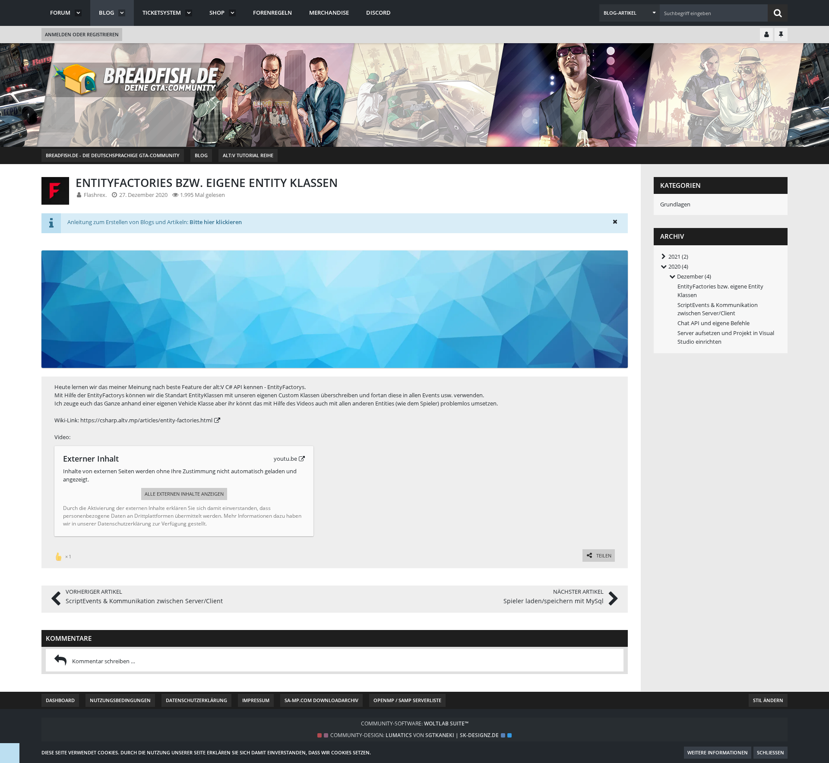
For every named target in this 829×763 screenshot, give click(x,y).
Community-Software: (414, 723)
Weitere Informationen (717, 752)
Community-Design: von (414, 735)
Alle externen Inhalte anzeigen (184, 494)
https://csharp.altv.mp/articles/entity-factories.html (146, 420)
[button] (629, 13)
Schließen (770, 752)
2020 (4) (677, 266)
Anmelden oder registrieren (82, 34)
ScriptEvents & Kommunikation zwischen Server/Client (717, 309)
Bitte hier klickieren (216, 222)
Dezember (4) (693, 276)
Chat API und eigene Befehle (713, 323)
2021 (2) (677, 256)
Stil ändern (768, 700)
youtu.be (285, 458)
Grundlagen (675, 204)
